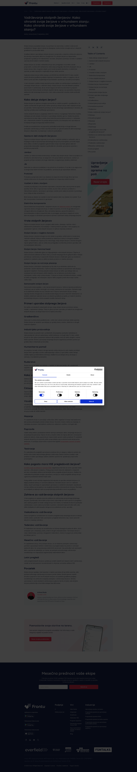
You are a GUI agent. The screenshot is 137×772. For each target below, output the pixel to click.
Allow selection (68, 401)
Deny (45, 401)
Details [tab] (68, 375)
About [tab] (92, 375)
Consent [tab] (44, 375)
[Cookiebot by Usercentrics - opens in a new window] (95, 370)
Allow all (91, 401)
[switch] (59, 395)
